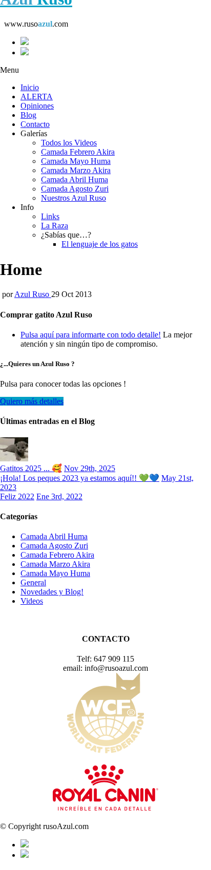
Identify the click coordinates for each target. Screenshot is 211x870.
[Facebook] (115, 42)
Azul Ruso (32, 294)
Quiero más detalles (32, 401)
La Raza (54, 225)
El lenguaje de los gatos (99, 244)
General (33, 582)
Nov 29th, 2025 (89, 468)
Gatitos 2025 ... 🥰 (31, 468)
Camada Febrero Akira (78, 151)
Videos (31, 601)
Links (50, 216)
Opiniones (37, 105)
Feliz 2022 (17, 496)
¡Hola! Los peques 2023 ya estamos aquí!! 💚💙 (79, 478)
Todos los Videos (69, 142)
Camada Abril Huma (74, 179)
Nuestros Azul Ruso (73, 198)
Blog (28, 115)
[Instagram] (115, 52)
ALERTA (36, 96)
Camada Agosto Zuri (75, 188)
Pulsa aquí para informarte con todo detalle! (90, 334)
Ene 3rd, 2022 (59, 496)
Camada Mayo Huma (76, 161)
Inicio (29, 87)
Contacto (35, 124)
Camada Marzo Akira (76, 170)
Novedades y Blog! (51, 591)
